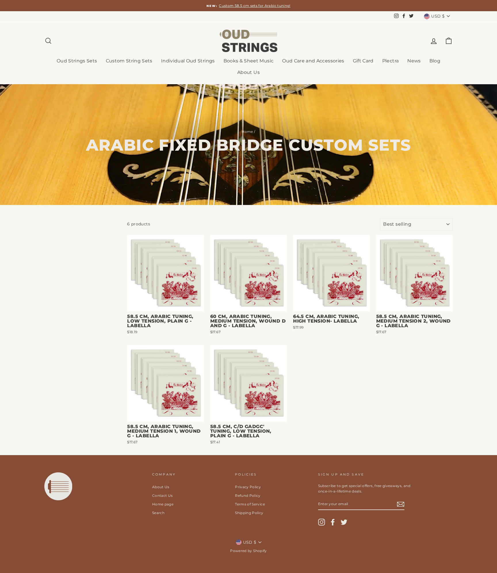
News (413, 61)
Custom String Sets (129, 61)
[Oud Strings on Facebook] (332, 522)
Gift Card (363, 61)
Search (158, 513)
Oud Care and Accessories (313, 61)
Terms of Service (250, 504)
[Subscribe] (400, 504)
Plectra (390, 61)
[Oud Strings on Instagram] (321, 522)
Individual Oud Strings (188, 61)
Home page (162, 504)
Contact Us (162, 495)
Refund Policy (248, 495)
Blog (434, 61)
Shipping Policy (249, 513)
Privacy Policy (248, 487)
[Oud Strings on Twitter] (344, 522)
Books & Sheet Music (248, 61)
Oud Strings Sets (77, 61)
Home (247, 131)
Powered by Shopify (248, 551)
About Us (248, 72)
